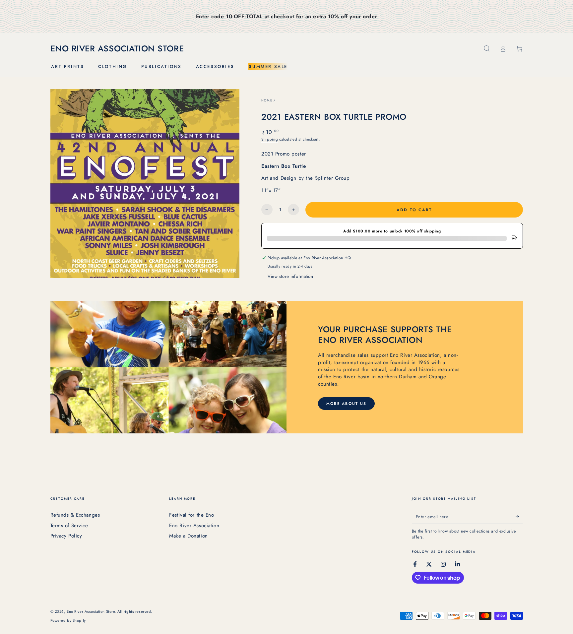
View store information (290, 276)
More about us (346, 403)
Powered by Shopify (68, 620)
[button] (486, 49)
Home (266, 100)
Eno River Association (194, 525)
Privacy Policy (66, 535)
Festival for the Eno (191, 515)
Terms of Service (69, 525)
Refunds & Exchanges (75, 515)
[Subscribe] (519, 517)
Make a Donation (188, 535)
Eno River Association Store (91, 611)
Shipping (269, 139)
